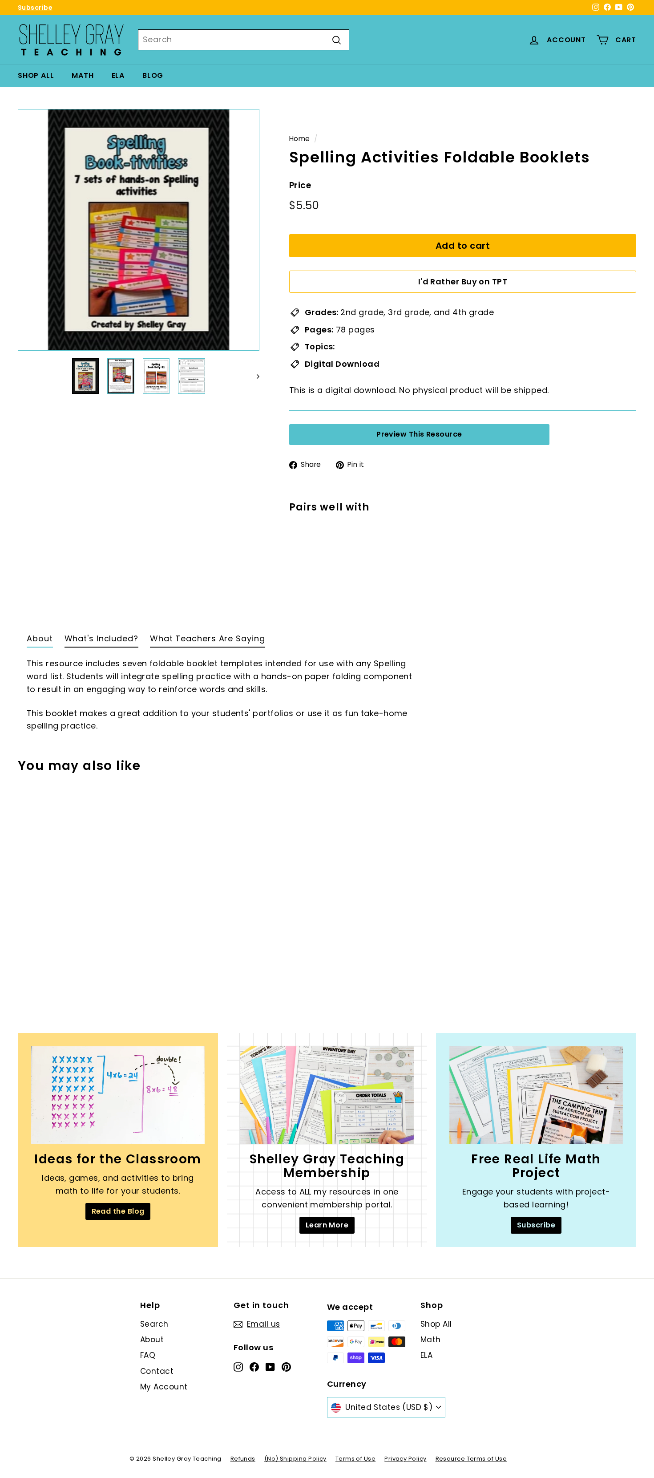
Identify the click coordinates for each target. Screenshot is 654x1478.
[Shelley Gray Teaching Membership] (327, 1095)
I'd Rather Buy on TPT (462, 281)
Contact (157, 1371)
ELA (118, 75)
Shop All (36, 75)
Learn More (327, 1225)
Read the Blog (118, 1211)
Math (82, 75)
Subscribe (35, 7)
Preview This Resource (419, 434)
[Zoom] (138, 229)
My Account (164, 1386)
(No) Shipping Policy (295, 1458)
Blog (152, 75)
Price (300, 185)
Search (154, 1324)
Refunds (242, 1458)
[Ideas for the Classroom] (118, 1095)
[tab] (40, 641)
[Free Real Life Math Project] (536, 1095)
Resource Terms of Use (471, 1458)
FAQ (147, 1355)
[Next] (253, 376)
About (152, 1339)
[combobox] (243, 39)
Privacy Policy (405, 1458)
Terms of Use (355, 1458)
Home (299, 138)
